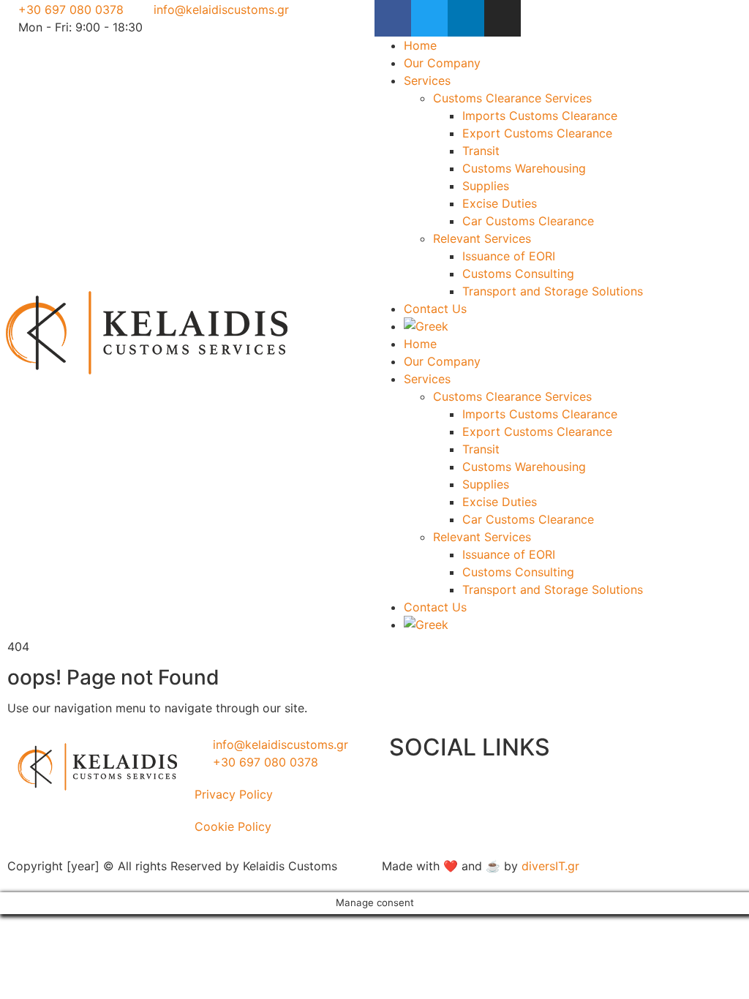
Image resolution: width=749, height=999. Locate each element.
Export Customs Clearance (537, 133)
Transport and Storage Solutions (552, 291)
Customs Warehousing (524, 168)
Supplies (485, 185)
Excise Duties (499, 203)
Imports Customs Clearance (539, 115)
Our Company (442, 63)
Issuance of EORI (508, 256)
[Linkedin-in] (466, 18)
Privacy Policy (234, 794)
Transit (481, 150)
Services (427, 80)
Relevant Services (482, 238)
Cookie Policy (233, 826)
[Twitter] (429, 18)
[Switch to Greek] (576, 326)
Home (420, 45)
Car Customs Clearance (528, 221)
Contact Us (435, 308)
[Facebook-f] (392, 18)
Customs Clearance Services (512, 98)
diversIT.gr (550, 866)
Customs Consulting (518, 273)
